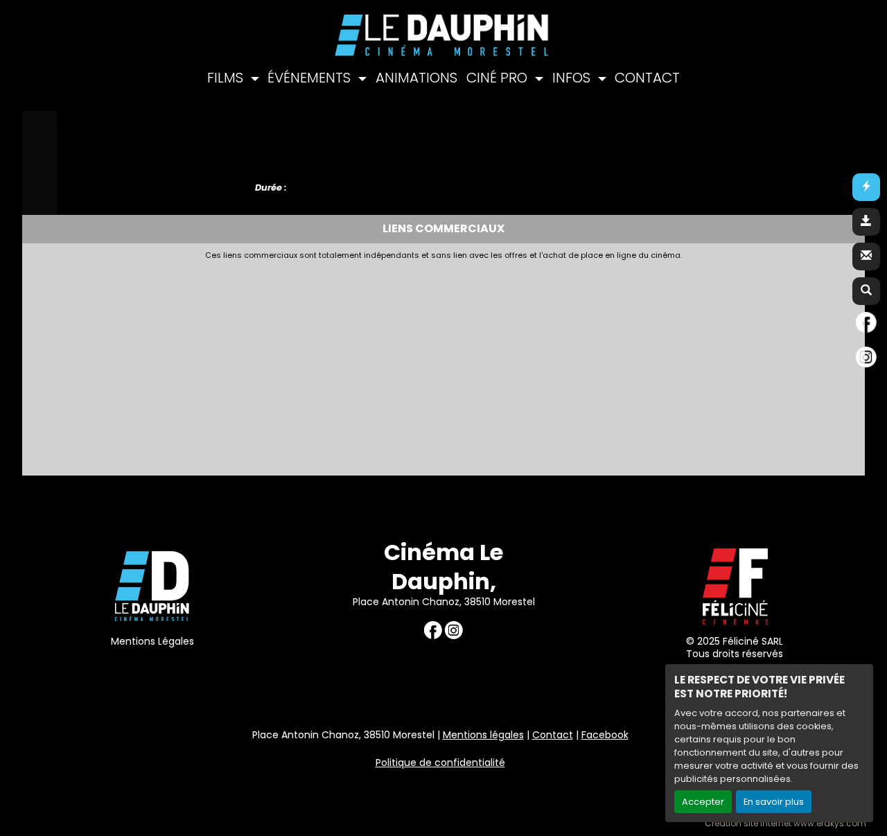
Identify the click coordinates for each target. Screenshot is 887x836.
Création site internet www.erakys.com (785, 823)
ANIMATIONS (416, 77)
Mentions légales (483, 735)
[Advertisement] (365, 364)
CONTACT (647, 77)
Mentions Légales (152, 641)
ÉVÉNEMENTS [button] (310, 77)
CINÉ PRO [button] (498, 77)
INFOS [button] (573, 77)
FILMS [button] (227, 77)
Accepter (703, 802)
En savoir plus (774, 802)
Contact (552, 735)
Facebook (605, 735)
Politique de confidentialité (440, 762)
